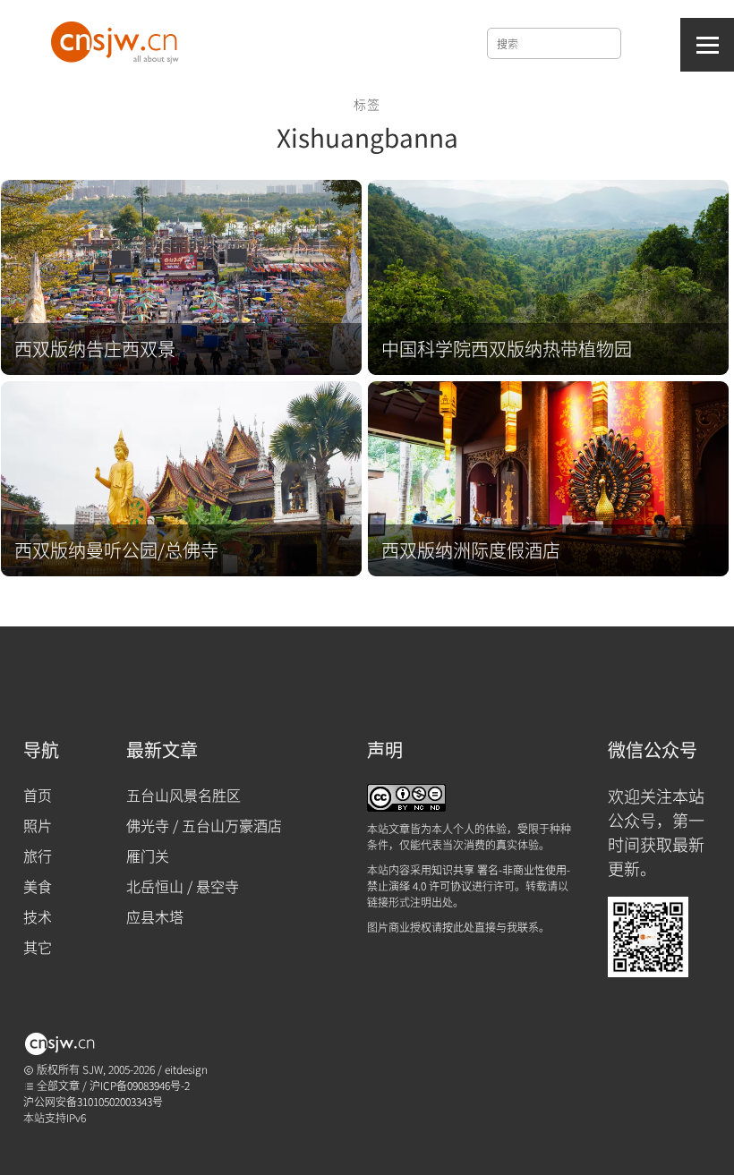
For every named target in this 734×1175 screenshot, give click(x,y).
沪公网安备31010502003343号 (93, 1101)
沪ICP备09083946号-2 (140, 1085)
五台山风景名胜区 (183, 794)
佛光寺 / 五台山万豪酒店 (204, 825)
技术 (37, 916)
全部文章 (57, 1085)
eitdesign (186, 1069)
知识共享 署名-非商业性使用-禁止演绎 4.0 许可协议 (468, 877)
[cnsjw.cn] (117, 38)
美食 (37, 886)
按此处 (458, 926)
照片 (37, 825)
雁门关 (147, 855)
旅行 (37, 855)
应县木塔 (155, 916)
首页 (37, 794)
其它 (37, 947)
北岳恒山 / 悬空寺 (182, 886)
